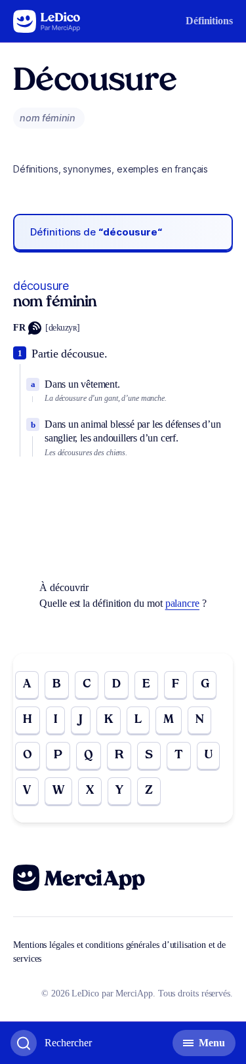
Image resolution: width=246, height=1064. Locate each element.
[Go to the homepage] (47, 21)
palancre (182, 603)
